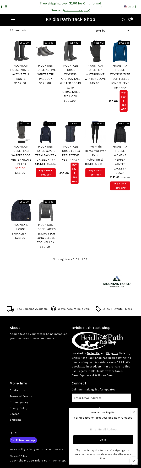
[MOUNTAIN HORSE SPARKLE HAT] (21, 210)
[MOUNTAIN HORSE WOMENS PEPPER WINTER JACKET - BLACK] (120, 132)
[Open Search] (123, 19)
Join (103, 439)
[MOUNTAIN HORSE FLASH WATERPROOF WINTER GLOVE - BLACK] (21, 132)
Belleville (93, 353)
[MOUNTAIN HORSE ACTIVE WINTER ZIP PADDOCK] (46, 51)
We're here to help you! (74, 309)
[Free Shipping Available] (10, 310)
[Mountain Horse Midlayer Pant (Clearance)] (95, 132)
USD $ (132, 7)
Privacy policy (35, 449)
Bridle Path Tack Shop (70, 19)
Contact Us (17, 390)
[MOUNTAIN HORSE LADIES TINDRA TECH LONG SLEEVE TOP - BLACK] (46, 210)
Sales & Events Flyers (117, 309)
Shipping (15, 419)
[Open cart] (129, 19)
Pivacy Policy (19, 408)
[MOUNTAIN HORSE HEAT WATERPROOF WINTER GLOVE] (95, 51)
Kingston (112, 353)
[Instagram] (6, 7)
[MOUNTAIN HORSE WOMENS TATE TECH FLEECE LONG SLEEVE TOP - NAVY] (120, 51)
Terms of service (53, 449)
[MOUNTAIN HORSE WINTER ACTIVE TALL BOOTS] (21, 51)
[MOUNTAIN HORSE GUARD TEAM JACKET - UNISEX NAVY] (46, 132)
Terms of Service (21, 396)
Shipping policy (18, 456)
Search (14, 414)
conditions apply (76, 10)
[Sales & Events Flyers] (98, 310)
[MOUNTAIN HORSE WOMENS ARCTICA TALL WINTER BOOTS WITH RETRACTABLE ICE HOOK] (70, 51)
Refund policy (19, 402)
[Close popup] (134, 412)
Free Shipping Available (32, 309)
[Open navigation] (13, 19)
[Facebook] (1, 7)
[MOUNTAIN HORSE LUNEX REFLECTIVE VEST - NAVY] (70, 132)
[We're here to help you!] (53, 310)
